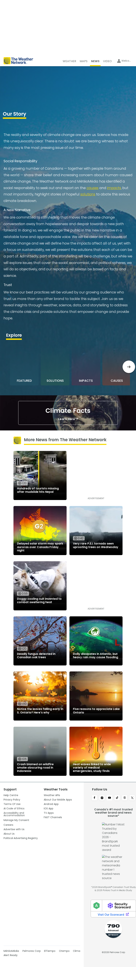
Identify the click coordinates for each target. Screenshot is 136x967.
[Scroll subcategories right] (129, 367)
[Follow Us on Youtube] (109, 798)
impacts (114, 188)
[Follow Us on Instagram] (102, 798)
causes (92, 188)
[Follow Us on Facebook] (94, 798)
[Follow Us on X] (132, 798)
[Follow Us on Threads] (125, 798)
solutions (87, 194)
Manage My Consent (16, 820)
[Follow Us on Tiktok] (117, 798)
